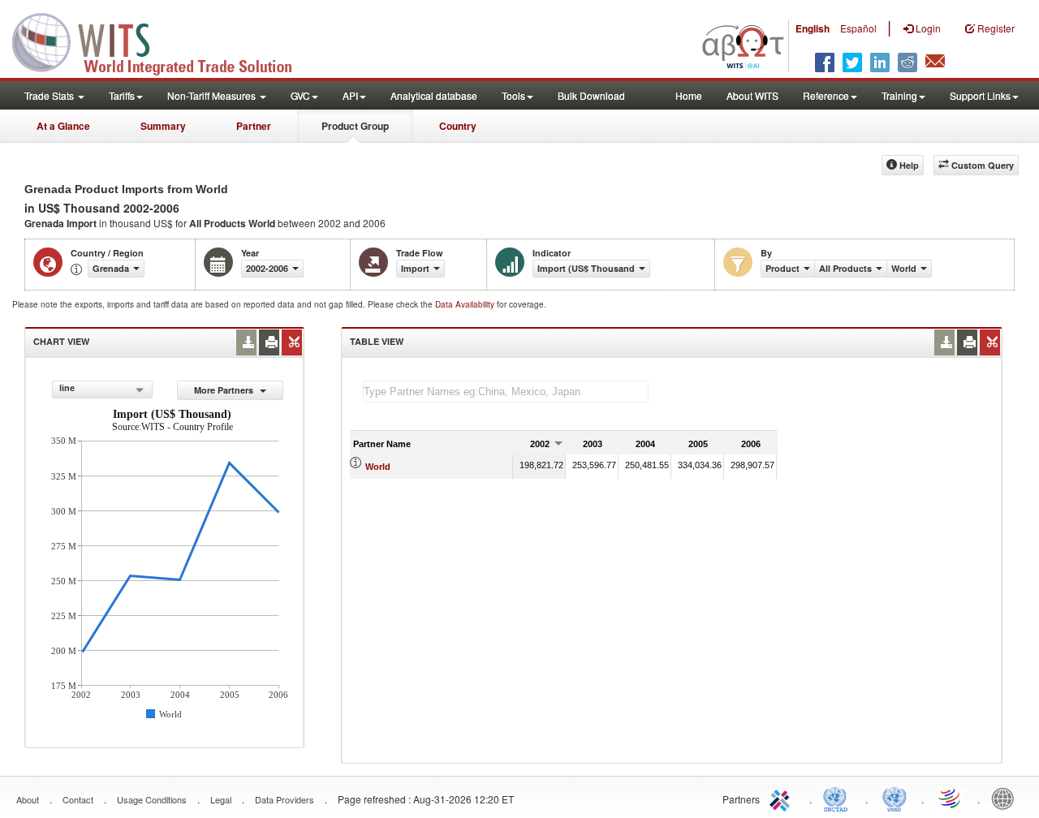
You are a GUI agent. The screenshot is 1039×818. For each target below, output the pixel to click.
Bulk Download (591, 95)
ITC (782, 797)
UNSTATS (894, 797)
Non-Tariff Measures (212, 95)
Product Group (355, 125)
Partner (253, 125)
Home (688, 95)
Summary (163, 125)
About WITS (752, 95)
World (377, 466)
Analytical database (433, 95)
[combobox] (102, 389)
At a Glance (63, 125)
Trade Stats (50, 95)
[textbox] (506, 392)
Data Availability (466, 304)
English (812, 28)
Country (457, 125)
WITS (162, 40)
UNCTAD (838, 797)
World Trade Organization (950, 797)
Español (858, 28)
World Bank (1006, 797)
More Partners (225, 390)
